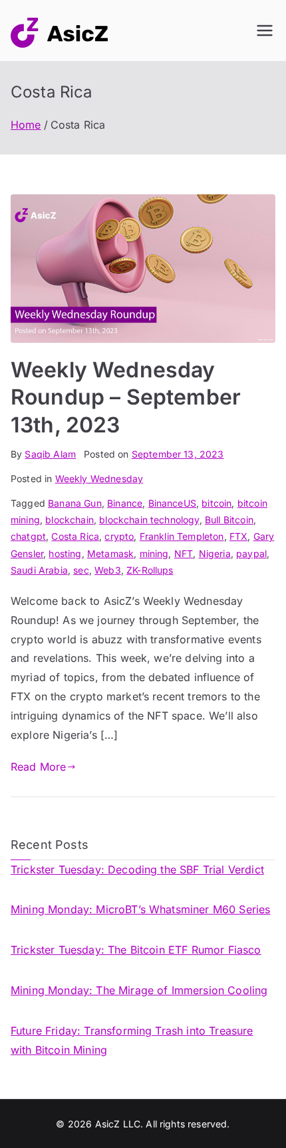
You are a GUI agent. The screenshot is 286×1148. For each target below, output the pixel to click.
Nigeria (215, 553)
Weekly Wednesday (99, 478)
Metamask (110, 553)
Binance (124, 503)
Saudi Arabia (39, 570)
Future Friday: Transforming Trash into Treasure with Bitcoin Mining (132, 1040)
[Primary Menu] (264, 30)
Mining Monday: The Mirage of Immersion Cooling (139, 990)
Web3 (107, 570)
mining (154, 553)
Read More (38, 766)
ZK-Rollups (150, 570)
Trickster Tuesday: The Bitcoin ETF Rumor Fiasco (136, 949)
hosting (65, 553)
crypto (119, 536)
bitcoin (216, 503)
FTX (238, 536)
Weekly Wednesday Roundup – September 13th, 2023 (126, 397)
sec (80, 570)
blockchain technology (149, 519)
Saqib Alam (50, 454)
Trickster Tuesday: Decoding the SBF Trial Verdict (137, 869)
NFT (183, 553)
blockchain (69, 519)
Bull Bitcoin (229, 519)
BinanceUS (172, 503)
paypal (251, 553)
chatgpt (28, 536)
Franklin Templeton (182, 536)
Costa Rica (75, 536)
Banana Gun (75, 503)
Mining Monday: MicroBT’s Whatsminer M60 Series (140, 909)
